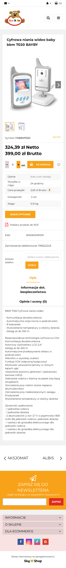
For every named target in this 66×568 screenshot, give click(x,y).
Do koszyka (43, 164)
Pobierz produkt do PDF (24, 224)
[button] (58, 3)
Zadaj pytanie (20, 214)
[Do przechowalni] (58, 164)
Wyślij (32, 265)
